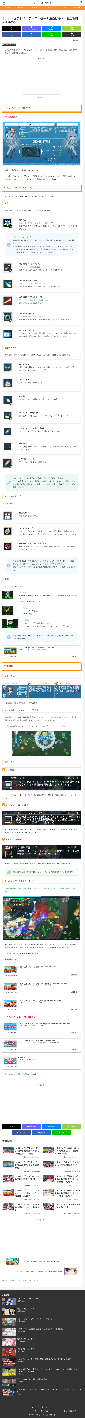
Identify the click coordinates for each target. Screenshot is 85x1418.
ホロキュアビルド (9, 45)
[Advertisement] (41, 75)
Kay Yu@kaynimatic (26, 1074)
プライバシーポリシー (42, 1411)
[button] (71, 34)
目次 (39, 98)
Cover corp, (10, 1074)
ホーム (14, 1411)
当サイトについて (70, 1411)
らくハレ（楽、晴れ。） (42, 3)
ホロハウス (9, 586)
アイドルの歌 (35, 267)
